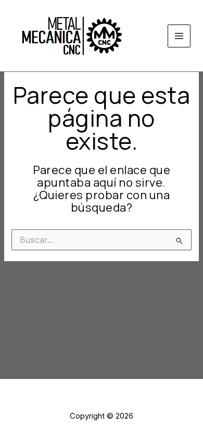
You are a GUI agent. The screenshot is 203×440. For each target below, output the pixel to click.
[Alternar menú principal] (179, 36)
